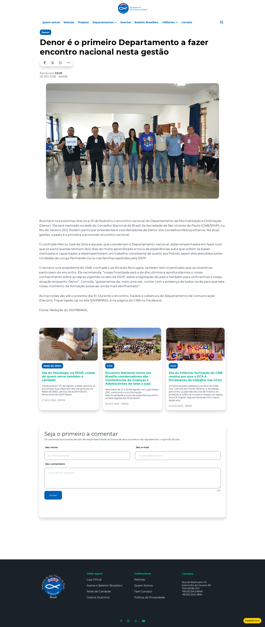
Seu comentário (55, 463)
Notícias (139, 579)
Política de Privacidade (149, 597)
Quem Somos (143, 585)
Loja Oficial (94, 579)
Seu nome (51, 447)
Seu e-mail (142, 447)
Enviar (53, 495)
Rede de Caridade (99, 591)
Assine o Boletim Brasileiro (104, 585)
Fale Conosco (143, 591)
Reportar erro (252, 620)
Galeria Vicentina (98, 597)
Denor (45, 32)
